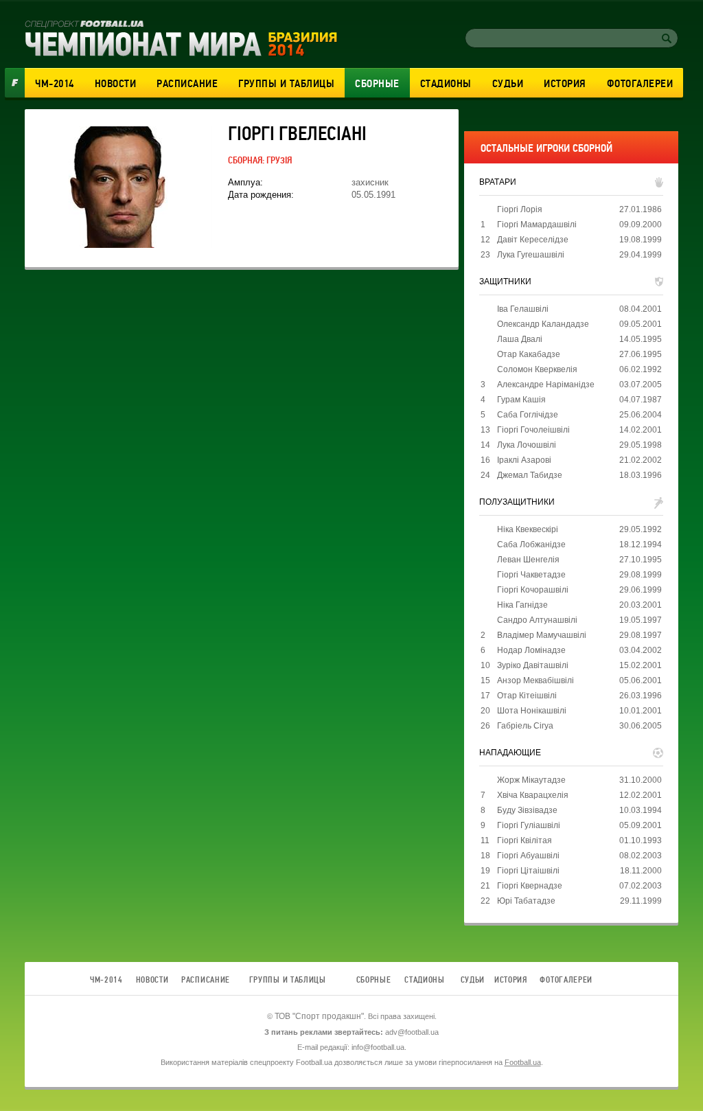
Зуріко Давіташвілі (532, 665)
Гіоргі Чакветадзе (531, 575)
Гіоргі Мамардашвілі (537, 224)
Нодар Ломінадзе (531, 650)
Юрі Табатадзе (526, 901)
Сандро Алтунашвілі (537, 620)
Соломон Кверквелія (537, 369)
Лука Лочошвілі (526, 445)
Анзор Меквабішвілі (535, 680)
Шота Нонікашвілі (531, 710)
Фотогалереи (640, 84)
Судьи (508, 84)
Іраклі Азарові (524, 460)
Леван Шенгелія (528, 559)
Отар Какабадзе (528, 354)
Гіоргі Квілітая (524, 840)
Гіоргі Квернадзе (529, 886)
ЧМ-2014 (54, 84)
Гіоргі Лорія (519, 209)
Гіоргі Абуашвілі (528, 855)
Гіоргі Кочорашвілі (532, 590)
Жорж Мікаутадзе (531, 780)
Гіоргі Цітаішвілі (528, 870)
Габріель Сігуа (525, 726)
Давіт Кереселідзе (532, 239)
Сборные (377, 84)
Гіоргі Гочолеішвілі (533, 430)
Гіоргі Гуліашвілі (528, 825)
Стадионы (446, 84)
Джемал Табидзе (529, 475)
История (565, 84)
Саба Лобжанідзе (531, 544)
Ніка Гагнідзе (522, 605)
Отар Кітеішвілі (527, 695)
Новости (116, 84)
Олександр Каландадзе (543, 324)
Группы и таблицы (286, 84)
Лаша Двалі (519, 339)
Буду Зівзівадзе (527, 810)
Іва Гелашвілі (523, 309)
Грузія (279, 160)
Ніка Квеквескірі (527, 529)
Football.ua (523, 1062)
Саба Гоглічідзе (527, 415)
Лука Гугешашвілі (530, 255)
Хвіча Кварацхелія (532, 795)
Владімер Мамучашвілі (541, 635)
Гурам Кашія (521, 399)
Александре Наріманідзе (546, 384)
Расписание (187, 84)
